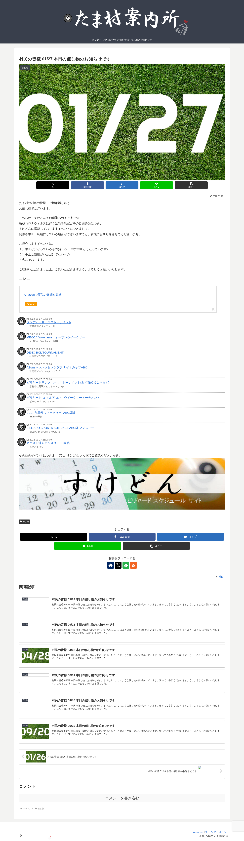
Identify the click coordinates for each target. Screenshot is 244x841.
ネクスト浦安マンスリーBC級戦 (48, 443)
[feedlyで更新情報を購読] (125, 565)
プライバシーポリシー (217, 832)
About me (198, 832)
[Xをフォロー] (118, 565)
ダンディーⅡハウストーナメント (49, 322)
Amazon (31, 304)
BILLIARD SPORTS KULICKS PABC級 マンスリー (60, 428)
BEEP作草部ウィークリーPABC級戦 (51, 412)
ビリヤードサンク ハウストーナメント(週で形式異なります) (68, 382)
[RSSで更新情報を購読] (133, 565)
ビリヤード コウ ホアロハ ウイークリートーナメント (63, 397)
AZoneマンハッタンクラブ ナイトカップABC (57, 367)
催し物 (26, 521)
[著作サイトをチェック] (110, 565)
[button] (191, 185)
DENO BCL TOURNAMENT (45, 352)
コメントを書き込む (122, 798)
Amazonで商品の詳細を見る (43, 294)
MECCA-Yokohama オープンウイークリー (56, 337)
